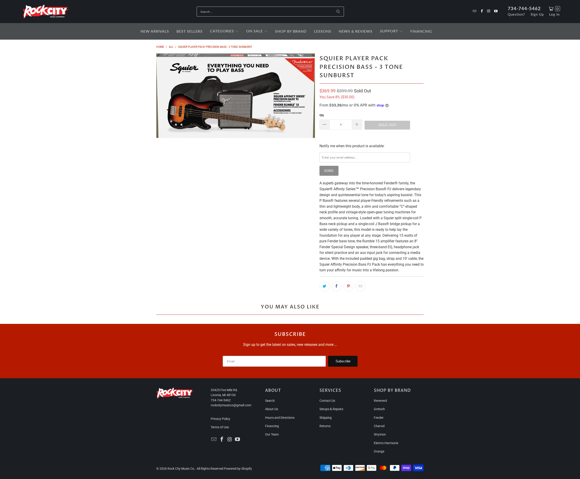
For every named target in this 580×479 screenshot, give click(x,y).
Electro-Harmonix (386, 443)
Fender (379, 417)
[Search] (338, 12)
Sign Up (537, 14)
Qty (321, 115)
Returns (325, 426)
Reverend (380, 400)
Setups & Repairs (331, 409)
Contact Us (327, 400)
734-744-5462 (524, 8)
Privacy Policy (220, 419)
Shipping (325, 417)
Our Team (272, 434)
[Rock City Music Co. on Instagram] (489, 11)
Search (270, 400)
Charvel (379, 426)
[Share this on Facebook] (336, 286)
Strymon (380, 434)
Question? (516, 14)
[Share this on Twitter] (324, 286)
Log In (554, 14)
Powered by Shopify (238, 468)
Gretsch (379, 409)
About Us (271, 409)
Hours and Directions (280, 417)
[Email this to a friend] (360, 286)
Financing (272, 426)
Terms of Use (220, 427)
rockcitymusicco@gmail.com (231, 405)
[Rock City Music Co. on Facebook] (481, 11)
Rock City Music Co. (181, 468)
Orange (379, 451)
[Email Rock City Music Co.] (474, 11)
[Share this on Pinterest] (348, 286)
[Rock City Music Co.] (46, 12)
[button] (224, 31)
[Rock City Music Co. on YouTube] (496, 11)
